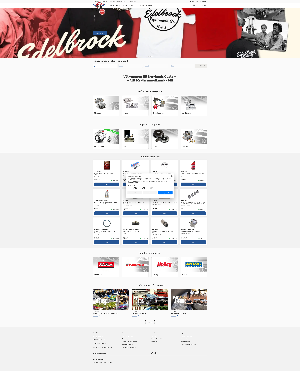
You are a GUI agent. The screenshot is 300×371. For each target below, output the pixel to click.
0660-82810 (132, 1)
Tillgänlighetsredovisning (188, 344)
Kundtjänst (195, 1)
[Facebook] (152, 353)
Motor (172, 66)
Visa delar (200, 66)
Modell (147, 66)
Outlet (131, 5)
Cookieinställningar (186, 336)
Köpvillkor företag (127, 344)
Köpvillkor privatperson (129, 347)
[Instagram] (155, 353)
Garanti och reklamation (129, 341)
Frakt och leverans (127, 336)
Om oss (153, 336)
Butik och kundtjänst (157, 339)
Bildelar (110, 5)
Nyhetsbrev (154, 341)
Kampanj (118, 5)
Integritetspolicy (185, 341)
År (94, 66)
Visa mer (150, 322)
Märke (121, 66)
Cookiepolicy (184, 339)
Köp (107, 184)
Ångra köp (125, 339)
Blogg (125, 5)
